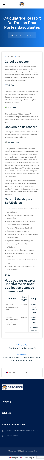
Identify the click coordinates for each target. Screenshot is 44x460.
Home (16, 35)
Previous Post (22, 347)
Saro (18, 56)
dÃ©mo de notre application (20, 285)
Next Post (22, 357)
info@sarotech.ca (12, 435)
